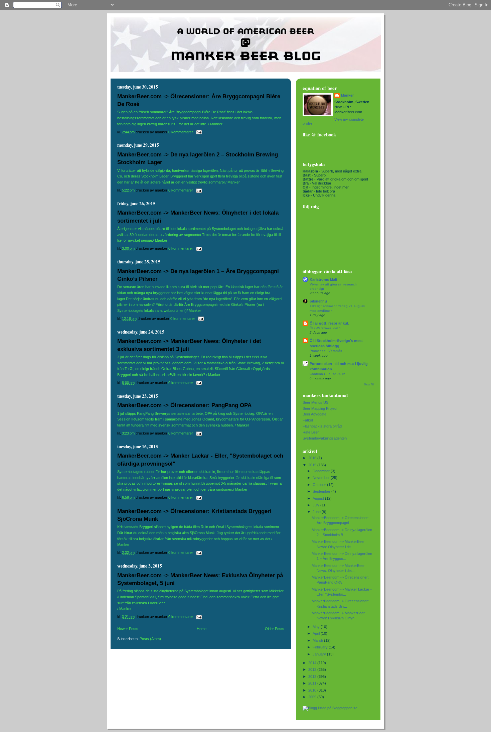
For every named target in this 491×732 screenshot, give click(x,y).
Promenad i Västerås (326, 351)
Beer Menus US (315, 402)
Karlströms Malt (323, 279)
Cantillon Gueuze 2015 (327, 374)
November (322, 478)
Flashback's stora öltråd (322, 426)
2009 (312, 697)
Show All (369, 384)
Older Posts (274, 629)
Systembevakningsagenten (325, 438)
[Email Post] (198, 132)
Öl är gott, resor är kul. (329, 323)
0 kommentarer (180, 132)
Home (201, 629)
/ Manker (124, 609)
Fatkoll (308, 420)
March (318, 640)
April (317, 633)
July (316, 505)
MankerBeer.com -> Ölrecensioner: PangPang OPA (184, 405)
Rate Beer (311, 432)
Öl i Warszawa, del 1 (325, 328)
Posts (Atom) (150, 639)
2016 (312, 458)
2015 (312, 465)
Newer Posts (127, 629)
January (320, 654)
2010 (312, 690)
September (322, 491)
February (321, 647)
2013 (312, 669)
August (319, 498)
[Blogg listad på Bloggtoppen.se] (330, 708)
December (322, 471)
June (317, 512)
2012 (312, 677)
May (317, 627)
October (320, 485)
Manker (347, 95)
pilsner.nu (318, 301)
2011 (312, 683)
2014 (312, 663)
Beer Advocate (314, 414)
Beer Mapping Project (320, 408)
